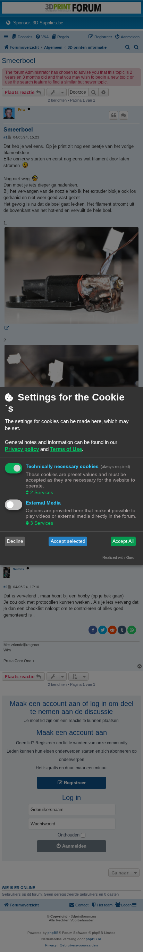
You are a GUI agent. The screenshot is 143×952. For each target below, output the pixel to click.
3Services (41, 523)
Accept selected (68, 541)
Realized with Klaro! (118, 557)
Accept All (123, 541)
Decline (15, 541)
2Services (41, 492)
